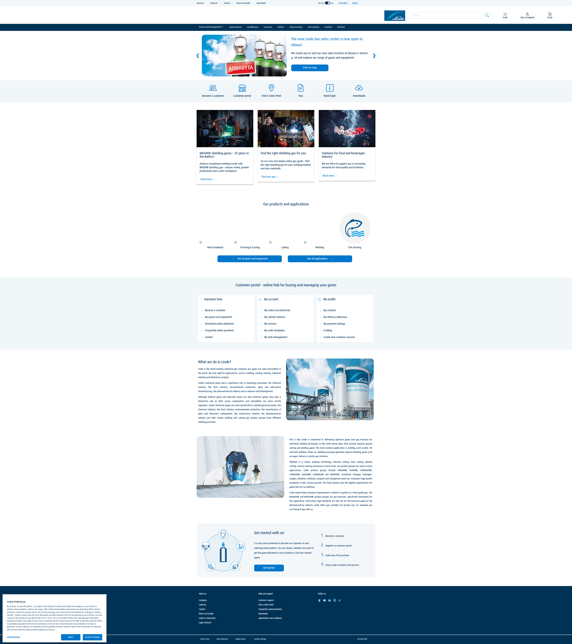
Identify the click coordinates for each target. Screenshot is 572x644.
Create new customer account (339, 337)
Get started (313, 27)
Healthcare (252, 27)
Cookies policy (240, 639)
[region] (54, 618)
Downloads (261, 3)
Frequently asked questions (219, 330)
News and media (243, 3)
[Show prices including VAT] (327, 3)
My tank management (275, 337)
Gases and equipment (210, 27)
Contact (328, 27)
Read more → (207, 179)
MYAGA (341, 27)
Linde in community (207, 618)
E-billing (328, 330)
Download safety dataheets (219, 324)
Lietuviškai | (343, 3)
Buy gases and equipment (218, 317)
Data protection (222, 639)
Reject (70, 637)
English (355, 3)
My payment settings (334, 324)
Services (268, 27)
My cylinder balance (274, 317)
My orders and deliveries (277, 310)
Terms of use (204, 639)
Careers (227, 3)
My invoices (270, 324)
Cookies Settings (13, 637)
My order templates (274, 330)
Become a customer (215, 310)
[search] (451, 15)
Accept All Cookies (92, 637)
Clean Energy (296, 27)
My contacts (330, 310)
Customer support (266, 600)
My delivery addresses (335, 317)
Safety (281, 27)
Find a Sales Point (265, 605)
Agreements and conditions (270, 618)
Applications (235, 27)
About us (200, 3)
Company (203, 600)
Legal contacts (205, 623)
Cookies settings (260, 639)
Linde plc (213, 3)
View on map (310, 67)
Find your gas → (270, 177)
